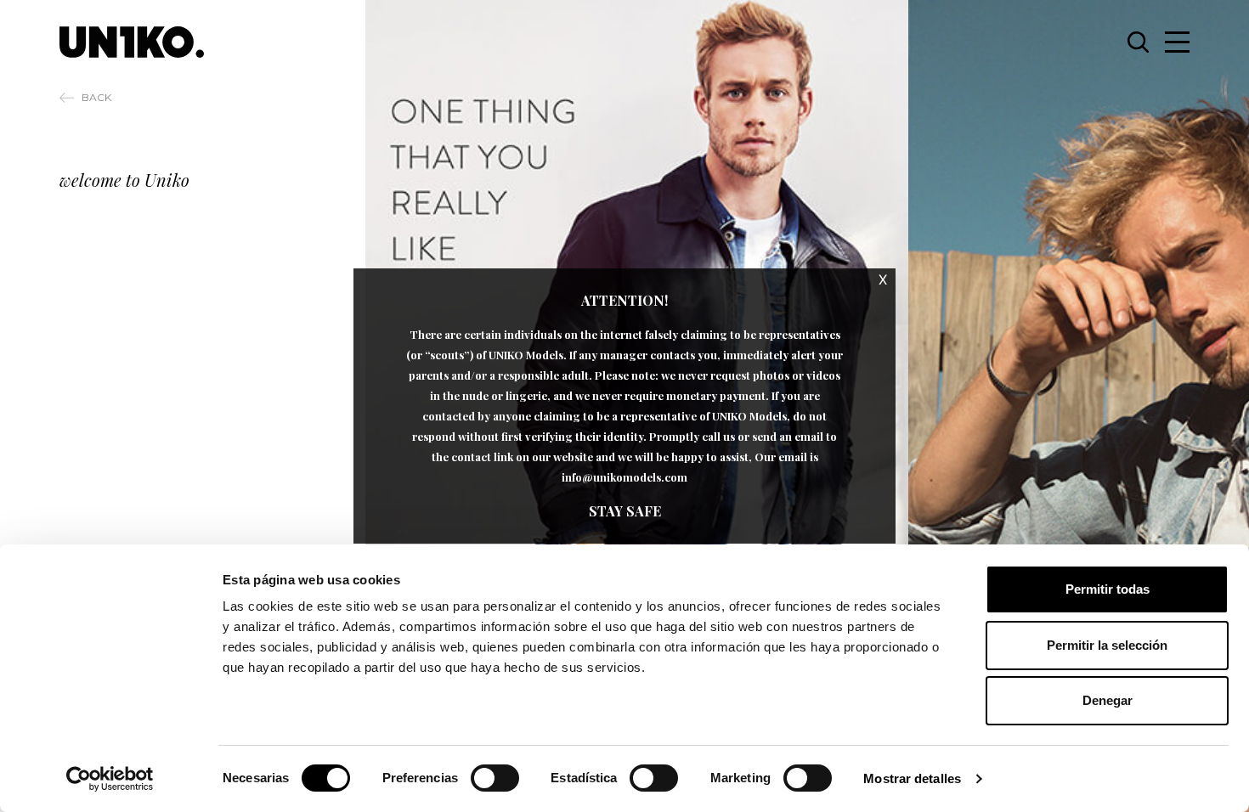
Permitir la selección (1107, 645)
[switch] (495, 778)
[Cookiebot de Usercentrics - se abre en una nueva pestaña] (110, 779)
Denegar (1107, 700)
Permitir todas (1107, 589)
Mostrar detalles (912, 778)
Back (96, 97)
